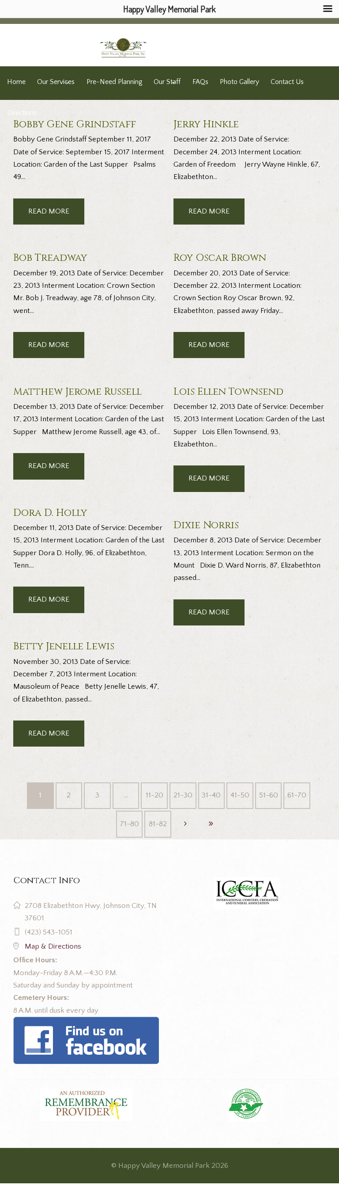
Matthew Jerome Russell (77, 391)
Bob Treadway (50, 257)
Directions (22, 113)
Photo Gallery (239, 82)
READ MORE (48, 211)
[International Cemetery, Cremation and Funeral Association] (86, 1023)
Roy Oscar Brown (219, 257)
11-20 (154, 795)
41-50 (239, 795)
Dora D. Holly (50, 512)
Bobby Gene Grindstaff (74, 124)
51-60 (268, 795)
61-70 (296, 795)
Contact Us (287, 82)
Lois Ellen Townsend (228, 391)
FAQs (200, 82)
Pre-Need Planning (114, 82)
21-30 (182, 795)
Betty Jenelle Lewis (63, 646)
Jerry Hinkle (206, 124)
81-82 (158, 824)
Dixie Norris (206, 525)
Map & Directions (53, 946)
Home (16, 82)
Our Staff (167, 82)
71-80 (129, 824)
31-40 (211, 795)
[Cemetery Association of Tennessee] (247, 1105)
